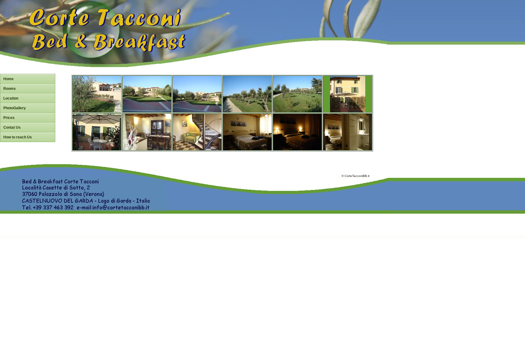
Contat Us (12, 127)
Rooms (9, 88)
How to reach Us (17, 137)
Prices (9, 118)
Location (10, 98)
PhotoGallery (14, 108)
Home (8, 79)
